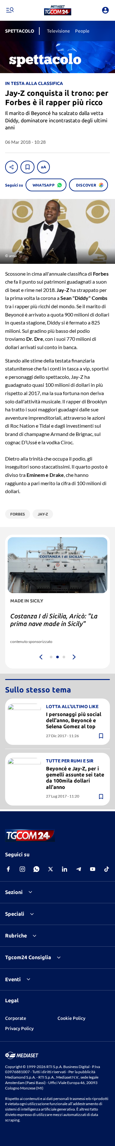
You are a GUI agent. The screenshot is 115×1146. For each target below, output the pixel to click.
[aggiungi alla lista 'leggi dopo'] (27, 167)
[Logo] (57, 10)
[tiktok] (106, 869)
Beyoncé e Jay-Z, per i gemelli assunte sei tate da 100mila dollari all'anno (75, 778)
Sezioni (14, 892)
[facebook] (8, 869)
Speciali (14, 914)
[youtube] (92, 869)
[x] (50, 869)
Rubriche (16, 935)
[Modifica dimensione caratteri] (43, 167)
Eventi (13, 979)
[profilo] (105, 10)
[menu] (9, 10)
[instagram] (22, 869)
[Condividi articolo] (11, 167)
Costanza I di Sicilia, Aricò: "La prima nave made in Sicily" (53, 619)
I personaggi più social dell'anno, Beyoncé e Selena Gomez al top (73, 720)
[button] (57, 10)
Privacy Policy (19, 1028)
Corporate (15, 1018)
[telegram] (78, 869)
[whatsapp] (36, 869)
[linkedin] (64, 869)
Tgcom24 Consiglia (28, 957)
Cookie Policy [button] (71, 1018)
